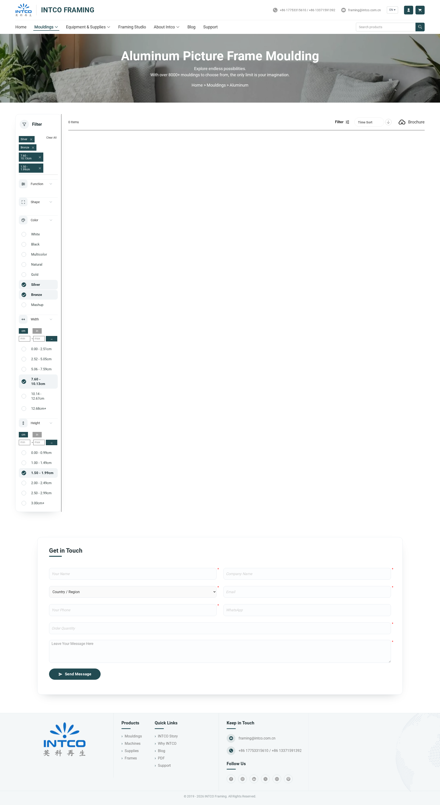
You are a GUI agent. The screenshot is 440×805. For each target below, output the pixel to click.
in (37, 331)
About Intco (164, 27)
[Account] (408, 10)
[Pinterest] (288, 779)
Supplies (132, 751)
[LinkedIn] (254, 779)
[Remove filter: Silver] (31, 139)
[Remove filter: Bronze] (33, 147)
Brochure (416, 122)
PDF (161, 758)
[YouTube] (276, 779)
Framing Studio (132, 27)
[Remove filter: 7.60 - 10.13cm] (39, 157)
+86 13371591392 (322, 10)
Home (21, 27)
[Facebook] (231, 779)
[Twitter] (265, 779)
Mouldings (43, 27)
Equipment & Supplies (86, 27)
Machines (132, 743)
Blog (191, 27)
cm (23, 331)
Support (210, 27)
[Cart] (420, 10)
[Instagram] (242, 779)
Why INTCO (167, 743)
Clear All (51, 137)
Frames (131, 758)
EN (392, 9)
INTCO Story (168, 736)
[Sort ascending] (388, 122)
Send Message (78, 674)
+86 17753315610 (293, 10)
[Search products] (420, 27)
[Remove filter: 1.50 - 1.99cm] (39, 168)
